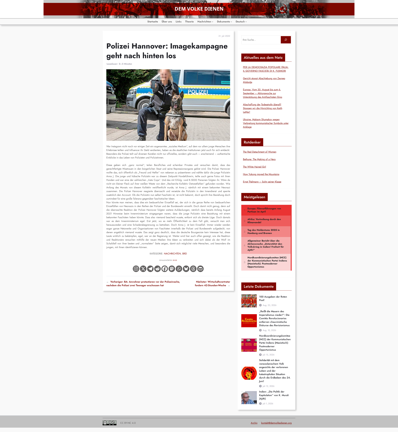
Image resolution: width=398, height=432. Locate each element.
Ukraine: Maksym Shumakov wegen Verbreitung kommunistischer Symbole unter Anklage (266, 123)
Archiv (254, 423)
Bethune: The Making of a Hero (259, 159)
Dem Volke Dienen (199, 8)
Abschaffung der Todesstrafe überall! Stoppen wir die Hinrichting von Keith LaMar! (262, 108)
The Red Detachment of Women (259, 152)
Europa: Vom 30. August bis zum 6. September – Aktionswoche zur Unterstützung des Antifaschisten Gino (262, 93)
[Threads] (193, 268)
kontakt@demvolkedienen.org (276, 423)
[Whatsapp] (179, 268)
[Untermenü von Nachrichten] (212, 21)
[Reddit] (157, 268)
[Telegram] (150, 268)
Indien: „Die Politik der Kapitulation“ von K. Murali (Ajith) (274, 395)
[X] (143, 268)
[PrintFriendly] (200, 268)
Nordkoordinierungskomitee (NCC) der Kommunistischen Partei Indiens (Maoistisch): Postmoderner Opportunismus (275, 343)
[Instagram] (136, 268)
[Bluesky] (186, 268)
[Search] (286, 39)
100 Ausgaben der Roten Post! (273, 298)
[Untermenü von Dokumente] (231, 21)
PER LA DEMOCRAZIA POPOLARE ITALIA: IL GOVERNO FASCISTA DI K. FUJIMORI (266, 69)
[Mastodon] (172, 268)
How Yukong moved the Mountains (261, 174)
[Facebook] (164, 268)
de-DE (175, 260)
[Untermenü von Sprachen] (246, 21)
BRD (184, 253)
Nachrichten (172, 253)
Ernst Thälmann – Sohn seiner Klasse (262, 181)
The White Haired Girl (254, 167)
